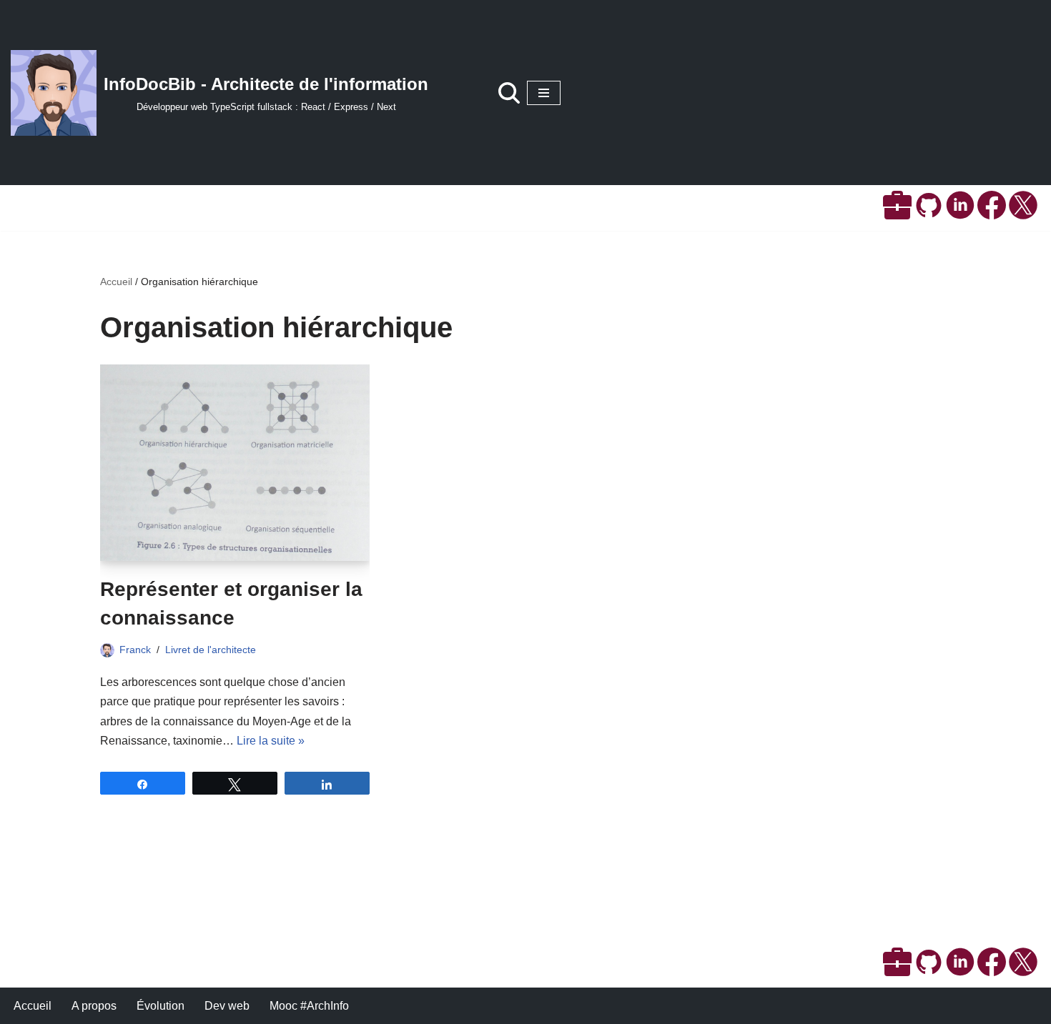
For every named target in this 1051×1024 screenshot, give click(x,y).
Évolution (160, 1006)
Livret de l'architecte (210, 649)
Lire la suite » (271, 741)
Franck (135, 649)
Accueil (116, 281)
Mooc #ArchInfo (309, 1006)
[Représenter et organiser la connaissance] (235, 462)
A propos (94, 1006)
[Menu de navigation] (544, 93)
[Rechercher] (509, 93)
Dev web (227, 1006)
